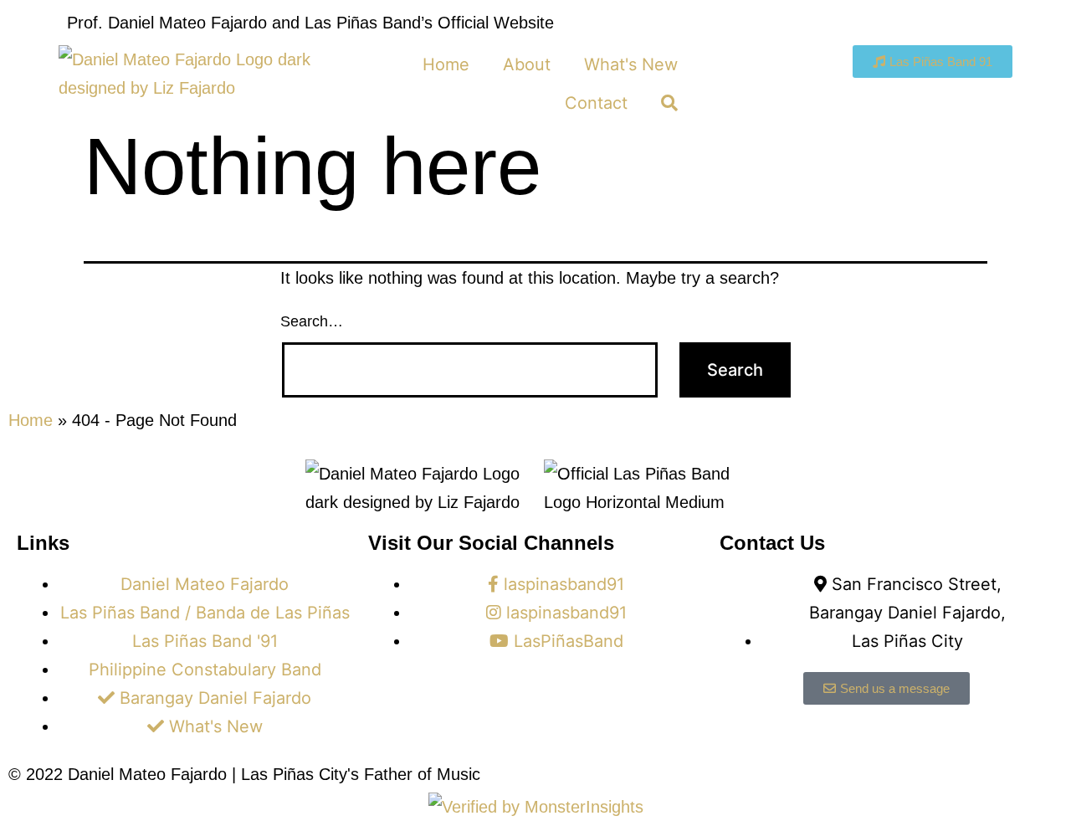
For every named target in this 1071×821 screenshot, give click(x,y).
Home (446, 64)
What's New (631, 64)
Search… (311, 321)
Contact (596, 103)
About (527, 64)
